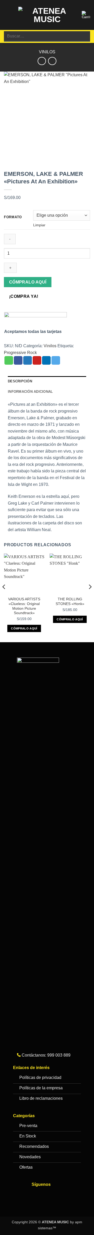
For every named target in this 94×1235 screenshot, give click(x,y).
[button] (7, 15)
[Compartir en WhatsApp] (8, 360)
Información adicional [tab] (30, 392)
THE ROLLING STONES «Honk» (70, 601)
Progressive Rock (20, 352)
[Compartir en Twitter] (27, 360)
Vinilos (47, 52)
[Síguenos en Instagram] (47, 1195)
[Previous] (4, 597)
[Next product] (42, 61)
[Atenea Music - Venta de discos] (47, 15)
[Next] (90, 597)
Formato (13, 217)
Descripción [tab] (20, 381)
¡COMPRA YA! (23, 296)
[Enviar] (84, 36)
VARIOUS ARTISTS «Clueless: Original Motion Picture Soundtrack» (24, 606)
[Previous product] (52, 61)
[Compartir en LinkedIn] (46, 360)
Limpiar (39, 225)
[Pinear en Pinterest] (37, 360)
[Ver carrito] (86, 15)
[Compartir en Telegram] (55, 360)
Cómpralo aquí (27, 282)
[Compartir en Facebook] (18, 360)
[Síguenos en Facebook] (36, 1195)
